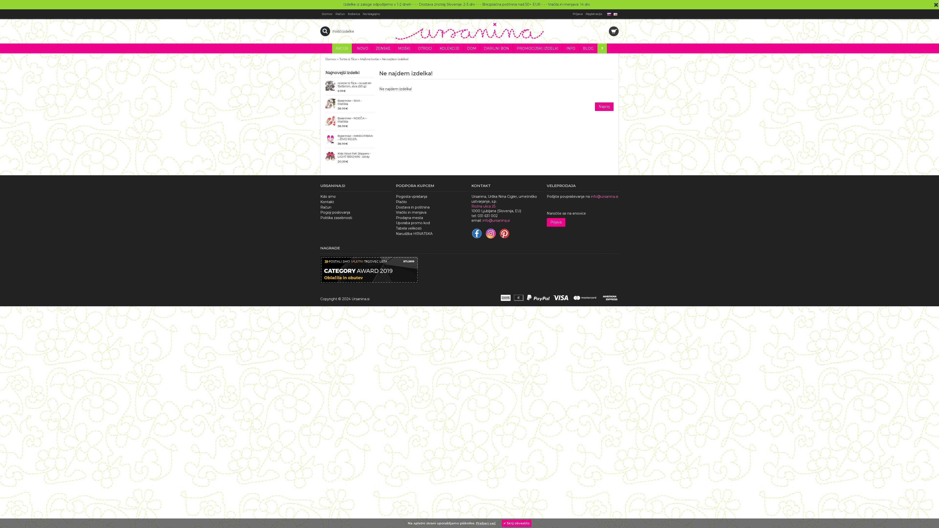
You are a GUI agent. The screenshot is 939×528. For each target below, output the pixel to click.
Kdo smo (328, 196)
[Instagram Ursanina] (490, 233)
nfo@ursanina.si (496, 220)
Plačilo (401, 202)
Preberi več (486, 523)
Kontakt (327, 202)
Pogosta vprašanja (411, 196)
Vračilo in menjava (411, 212)
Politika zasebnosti (336, 218)
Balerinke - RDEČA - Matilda (352, 120)
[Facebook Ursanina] (476, 233)
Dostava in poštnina (413, 207)
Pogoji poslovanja (335, 212)
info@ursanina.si (604, 196)
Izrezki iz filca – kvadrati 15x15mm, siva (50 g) (354, 84)
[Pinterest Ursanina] (504, 233)
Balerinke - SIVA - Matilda (350, 102)
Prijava (556, 222)
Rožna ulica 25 (483, 206)
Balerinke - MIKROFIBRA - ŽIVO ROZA (355, 137)
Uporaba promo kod (413, 223)
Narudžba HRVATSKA (414, 233)
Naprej (604, 106)
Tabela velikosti (409, 228)
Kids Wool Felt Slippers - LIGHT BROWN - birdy (354, 155)
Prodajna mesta (409, 218)
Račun (325, 207)
